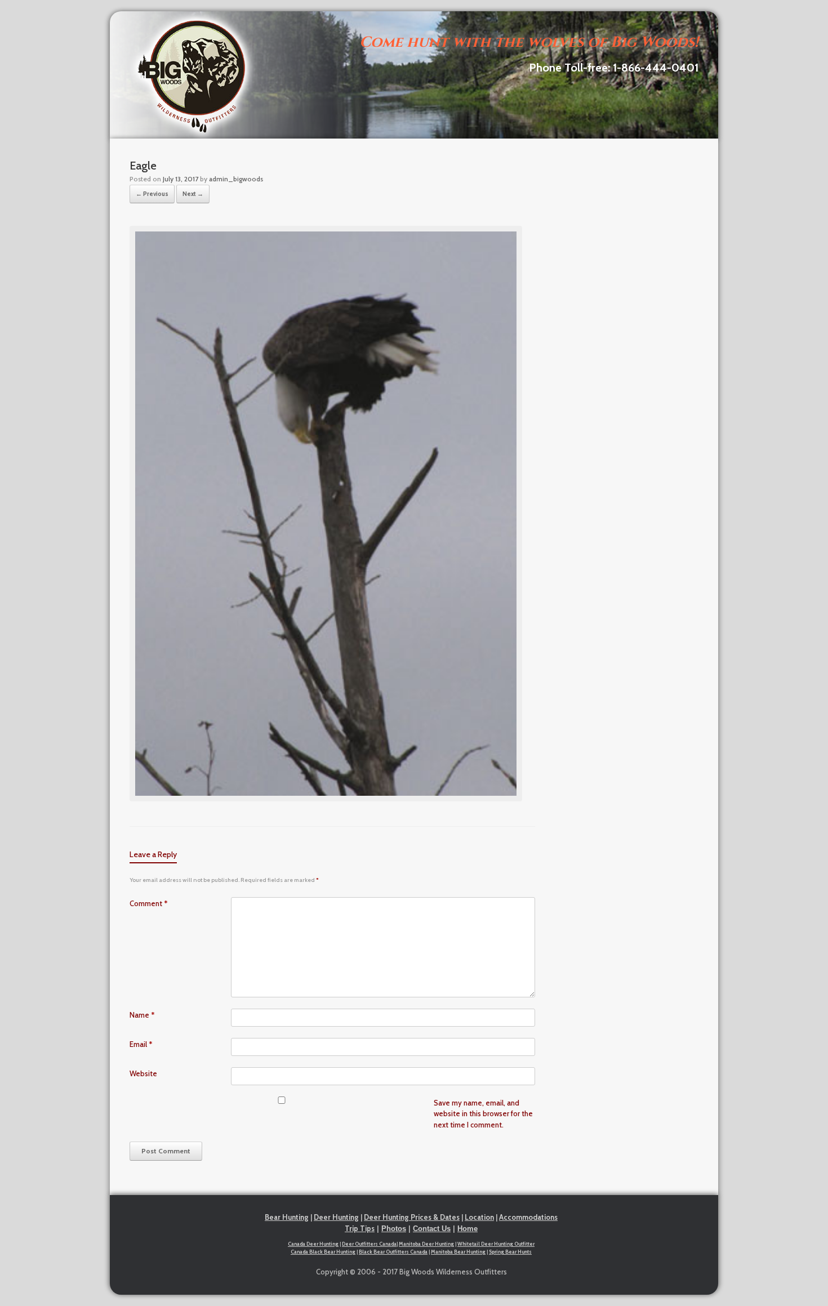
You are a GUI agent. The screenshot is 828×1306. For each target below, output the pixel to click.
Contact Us (432, 1228)
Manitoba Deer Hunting (426, 1244)
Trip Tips (360, 1228)
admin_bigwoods (236, 179)
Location (479, 1217)
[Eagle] (326, 799)
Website (143, 1073)
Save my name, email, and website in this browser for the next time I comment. (483, 1113)
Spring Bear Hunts (510, 1252)
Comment (149, 903)
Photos (393, 1228)
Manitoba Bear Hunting (458, 1252)
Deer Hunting (336, 1217)
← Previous (152, 194)
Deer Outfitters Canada (369, 1244)
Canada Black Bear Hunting (323, 1252)
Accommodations (528, 1217)
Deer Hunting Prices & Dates (412, 1217)
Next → (192, 194)
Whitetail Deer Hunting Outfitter (496, 1244)
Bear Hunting (287, 1217)
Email (141, 1044)
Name (142, 1014)
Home (467, 1228)
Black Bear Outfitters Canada (393, 1252)
